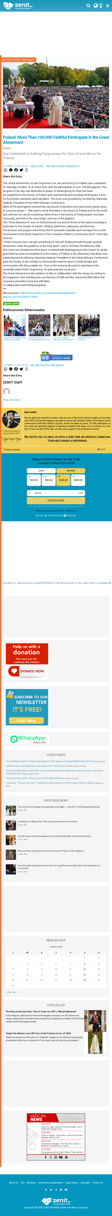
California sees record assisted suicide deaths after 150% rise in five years (40, 766)
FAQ (22, 1182)
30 (99, 980)
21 (70, 975)
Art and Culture (11, 60)
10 (13, 969)
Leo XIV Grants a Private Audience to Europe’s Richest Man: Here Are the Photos (54, 836)
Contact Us (97, 1182)
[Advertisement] (56, 33)
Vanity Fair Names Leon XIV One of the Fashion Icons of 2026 (38, 1033)
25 (27, 980)
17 (13, 975)
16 (99, 969)
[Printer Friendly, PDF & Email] (11, 303)
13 (56, 969)
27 (56, 980)
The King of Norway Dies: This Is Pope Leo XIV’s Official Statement (36, 778)
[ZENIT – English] (31, 5)
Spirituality (28, 60)
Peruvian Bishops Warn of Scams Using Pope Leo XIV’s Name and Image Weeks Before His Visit (49, 761)
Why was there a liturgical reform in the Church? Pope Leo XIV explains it (51, 851)
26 (42, 980)
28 (70, 980)
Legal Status (71, 1182)
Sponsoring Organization (50, 1182)
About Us (13, 1182)
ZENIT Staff (37, 166)
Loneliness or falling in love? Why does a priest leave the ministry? (48, 821)
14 (70, 969)
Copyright (85, 1182)
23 (99, 975)
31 (13, 986)
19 (42, 975)
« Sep (8, 992)
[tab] (41, 1118)
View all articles (12, 399)
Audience (31, 1182)
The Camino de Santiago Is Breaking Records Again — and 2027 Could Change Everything (58, 807)
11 (27, 969)
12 (42, 969)
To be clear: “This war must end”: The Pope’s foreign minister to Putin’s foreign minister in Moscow (51, 783)
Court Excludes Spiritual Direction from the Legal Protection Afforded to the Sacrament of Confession (59, 867)
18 (27, 975)
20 (56, 975)
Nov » (14, 992)
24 (13, 980)
